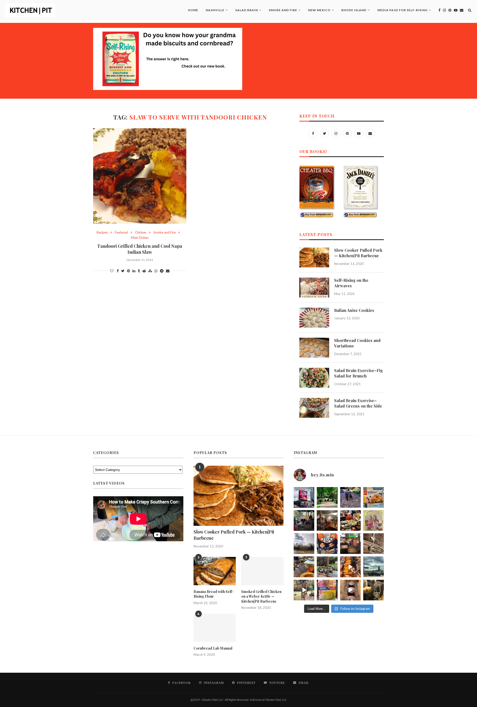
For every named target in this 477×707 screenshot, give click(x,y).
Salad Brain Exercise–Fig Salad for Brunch (358, 373)
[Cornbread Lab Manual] (215, 628)
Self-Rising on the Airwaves (351, 283)
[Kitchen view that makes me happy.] (327, 566)
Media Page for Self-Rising (402, 10)
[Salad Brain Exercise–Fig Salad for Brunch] (314, 378)
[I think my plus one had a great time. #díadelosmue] (304, 520)
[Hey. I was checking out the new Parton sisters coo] (373, 520)
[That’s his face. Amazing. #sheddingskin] (373, 543)
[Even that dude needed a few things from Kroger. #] (373, 566)
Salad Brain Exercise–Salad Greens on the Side (358, 403)
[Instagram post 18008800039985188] (350, 590)
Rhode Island (353, 10)
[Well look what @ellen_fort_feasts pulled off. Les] (304, 497)
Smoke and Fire (283, 10)
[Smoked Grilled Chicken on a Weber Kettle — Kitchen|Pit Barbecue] (262, 571)
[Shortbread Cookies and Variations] (314, 348)
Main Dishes (140, 238)
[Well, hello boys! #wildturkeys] (327, 497)
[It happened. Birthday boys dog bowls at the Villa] (350, 543)
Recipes (102, 232)
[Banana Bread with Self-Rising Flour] (215, 571)
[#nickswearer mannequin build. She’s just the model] (304, 590)
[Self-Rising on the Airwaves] (314, 287)
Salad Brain (246, 10)
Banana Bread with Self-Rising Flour (214, 594)
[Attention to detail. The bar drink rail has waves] (304, 566)
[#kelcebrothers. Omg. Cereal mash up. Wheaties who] (327, 543)
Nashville (215, 10)
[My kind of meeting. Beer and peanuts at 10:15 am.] (373, 590)
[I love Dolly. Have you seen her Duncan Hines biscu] (327, 590)
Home (193, 10)
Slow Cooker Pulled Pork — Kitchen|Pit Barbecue (358, 253)
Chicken (140, 232)
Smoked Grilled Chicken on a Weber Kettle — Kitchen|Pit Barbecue (261, 596)
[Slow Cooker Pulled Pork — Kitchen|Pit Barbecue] (314, 257)
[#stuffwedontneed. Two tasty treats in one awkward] (373, 497)
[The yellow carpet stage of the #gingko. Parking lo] (304, 543)
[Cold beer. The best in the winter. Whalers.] (327, 520)
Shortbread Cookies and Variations (357, 343)
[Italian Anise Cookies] (314, 318)
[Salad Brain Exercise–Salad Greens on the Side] (314, 408)
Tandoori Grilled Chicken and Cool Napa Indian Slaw (139, 249)
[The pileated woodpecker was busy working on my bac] (350, 497)
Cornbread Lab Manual (213, 648)
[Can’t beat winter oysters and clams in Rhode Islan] (350, 520)
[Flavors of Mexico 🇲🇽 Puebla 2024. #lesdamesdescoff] (350, 566)
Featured (121, 232)
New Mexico (319, 10)
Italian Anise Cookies (354, 310)
